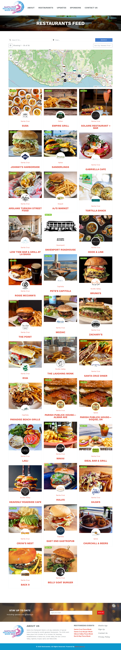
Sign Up (101, 629)
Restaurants (45, 8)
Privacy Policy (104, 637)
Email (52, 609)
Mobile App (102, 626)
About (31, 8)
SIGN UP (100, 612)
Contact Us (91, 8)
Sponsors (75, 8)
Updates (61, 8)
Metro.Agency (80, 646)
